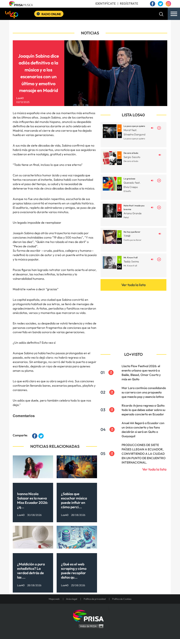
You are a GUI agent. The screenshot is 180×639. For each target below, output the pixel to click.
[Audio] (152, 127)
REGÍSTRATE (129, 3)
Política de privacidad (95, 598)
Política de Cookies (121, 598)
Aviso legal (71, 598)
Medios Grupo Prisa (90, 626)
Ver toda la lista (133, 285)
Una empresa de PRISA (90, 615)
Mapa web (54, 598)
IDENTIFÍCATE (105, 3)
